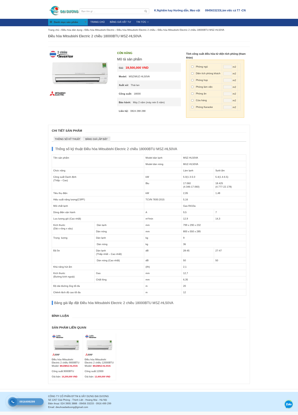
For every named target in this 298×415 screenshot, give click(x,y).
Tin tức (141, 22)
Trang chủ (97, 22)
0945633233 (225, 10)
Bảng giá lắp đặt (96, 139)
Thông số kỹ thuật (67, 139)
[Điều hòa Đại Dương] (64, 10)
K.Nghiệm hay (177, 10)
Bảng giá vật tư (120, 22)
